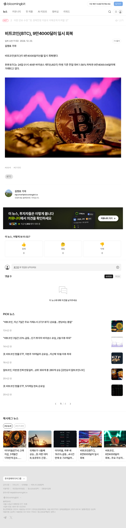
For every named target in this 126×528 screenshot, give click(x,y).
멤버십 (55, 11)
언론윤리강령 (46, 489)
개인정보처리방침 (18, 489)
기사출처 (117, 41)
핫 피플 (29, 11)
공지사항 (6, 485)
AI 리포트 (42, 11)
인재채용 (25, 485)
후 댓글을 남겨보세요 (25, 267)
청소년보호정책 (33, 489)
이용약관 (6, 489)
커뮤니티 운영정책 (37, 485)
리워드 (66, 11)
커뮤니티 (16, 11)
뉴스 (5, 11)
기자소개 (15, 485)
